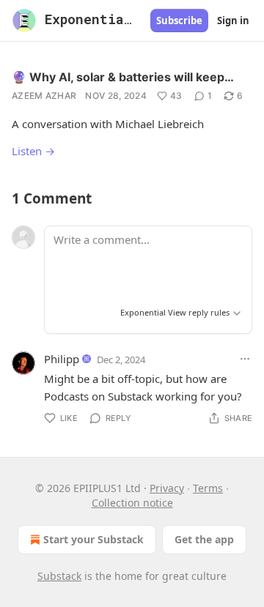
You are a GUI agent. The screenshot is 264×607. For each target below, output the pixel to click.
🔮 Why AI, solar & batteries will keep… (123, 77)
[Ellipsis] (245, 358)
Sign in (233, 20)
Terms (208, 488)
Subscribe (179, 20)
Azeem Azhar (44, 95)
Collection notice (132, 503)
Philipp (61, 358)
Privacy (167, 488)
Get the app (204, 539)
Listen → (33, 151)
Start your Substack (93, 539)
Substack (59, 576)
